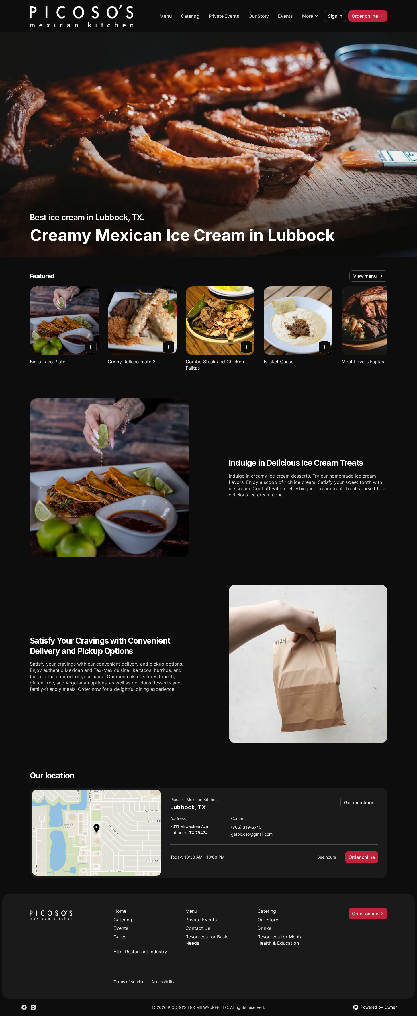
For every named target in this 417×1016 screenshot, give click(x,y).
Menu (166, 16)
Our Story (258, 16)
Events (285, 16)
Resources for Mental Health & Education (280, 940)
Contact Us (197, 928)
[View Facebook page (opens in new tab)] (24, 1007)
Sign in (335, 16)
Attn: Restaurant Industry (140, 951)
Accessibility (163, 981)
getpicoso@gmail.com (252, 834)
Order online (362, 857)
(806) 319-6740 (246, 827)
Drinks (264, 928)
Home (119, 911)
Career (120, 937)
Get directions (359, 802)
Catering (190, 16)
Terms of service (128, 981)
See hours (326, 857)
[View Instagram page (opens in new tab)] (33, 1007)
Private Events (224, 16)
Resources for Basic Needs (206, 940)
